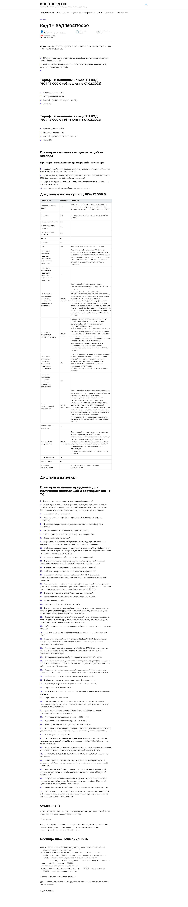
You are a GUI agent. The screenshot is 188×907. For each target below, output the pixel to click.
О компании (122, 13)
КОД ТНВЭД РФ (53, 4)
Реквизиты (109, 13)
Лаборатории (63, 13)
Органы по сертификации (83, 13)
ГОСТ (100, 13)
